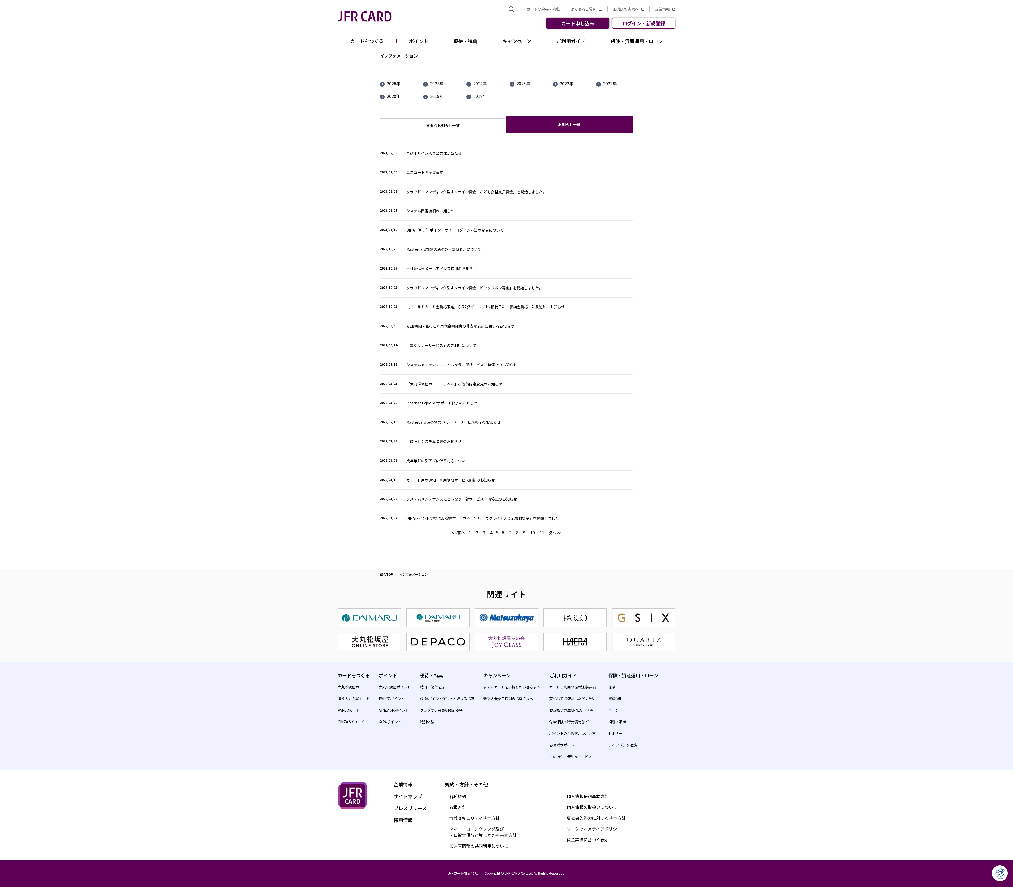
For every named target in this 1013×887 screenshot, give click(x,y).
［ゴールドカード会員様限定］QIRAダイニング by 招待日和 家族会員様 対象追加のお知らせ (485, 306)
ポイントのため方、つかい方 (572, 733)
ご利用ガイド (563, 675)
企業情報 (662, 9)
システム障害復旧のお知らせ (430, 210)
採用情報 (403, 820)
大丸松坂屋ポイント (395, 687)
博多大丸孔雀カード (354, 698)
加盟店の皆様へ (626, 9)
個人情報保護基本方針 (588, 796)
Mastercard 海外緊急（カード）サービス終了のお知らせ (453, 422)
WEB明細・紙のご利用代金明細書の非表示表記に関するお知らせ (460, 326)
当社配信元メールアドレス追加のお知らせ (441, 268)
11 (542, 532)
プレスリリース (410, 808)
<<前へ (458, 532)
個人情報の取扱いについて (592, 807)
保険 (611, 687)
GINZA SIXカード (351, 721)
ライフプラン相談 (622, 745)
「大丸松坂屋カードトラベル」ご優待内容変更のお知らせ (454, 383)
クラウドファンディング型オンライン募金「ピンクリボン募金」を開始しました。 (474, 287)
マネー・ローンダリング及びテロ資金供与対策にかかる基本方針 (483, 831)
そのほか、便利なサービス (570, 756)
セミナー (615, 733)
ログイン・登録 (643, 23)
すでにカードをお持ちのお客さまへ (511, 687)
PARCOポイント (391, 698)
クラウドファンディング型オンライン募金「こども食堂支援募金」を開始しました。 (476, 191)
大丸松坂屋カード (352, 687)
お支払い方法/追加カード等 (571, 710)
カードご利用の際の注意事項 (572, 687)
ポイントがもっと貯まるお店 (447, 698)
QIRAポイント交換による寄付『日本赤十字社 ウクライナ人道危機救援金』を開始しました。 (484, 518)
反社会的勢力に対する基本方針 (596, 818)
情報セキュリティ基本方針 (474, 818)
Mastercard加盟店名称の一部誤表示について (443, 249)
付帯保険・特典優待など (568, 721)
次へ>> (554, 532)
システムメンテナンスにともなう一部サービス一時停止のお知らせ (461, 364)
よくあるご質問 (583, 9)
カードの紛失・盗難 (543, 9)
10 (532, 532)
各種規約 (457, 796)
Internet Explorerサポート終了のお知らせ (441, 402)
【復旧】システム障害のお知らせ (434, 441)
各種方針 (457, 807)
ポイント (390, 721)
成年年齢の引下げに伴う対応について (437, 460)
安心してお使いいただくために (574, 698)
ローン (613, 710)
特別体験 (427, 721)
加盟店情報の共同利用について (478, 846)
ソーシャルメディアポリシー (594, 828)
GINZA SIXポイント (394, 710)
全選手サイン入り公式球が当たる (434, 153)
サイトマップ (408, 796)
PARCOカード (349, 710)
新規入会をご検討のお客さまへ (508, 698)
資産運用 (615, 698)
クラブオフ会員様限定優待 (441, 710)
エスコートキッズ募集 (424, 172)
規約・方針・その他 (466, 784)
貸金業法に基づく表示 (588, 839)
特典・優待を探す (434, 687)
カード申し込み (577, 23)
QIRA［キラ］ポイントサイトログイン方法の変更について (455, 230)
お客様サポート (561, 745)
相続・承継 (617, 721)
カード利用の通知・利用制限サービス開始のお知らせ (450, 480)
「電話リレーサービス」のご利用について (441, 345)
